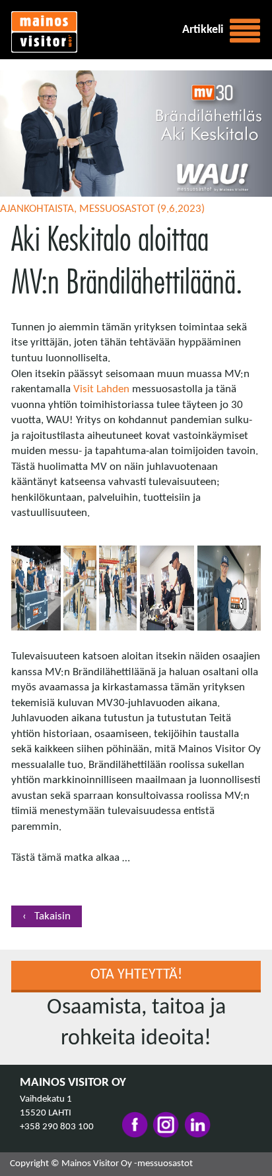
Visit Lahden (101, 389)
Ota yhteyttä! (136, 975)
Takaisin (51, 916)
